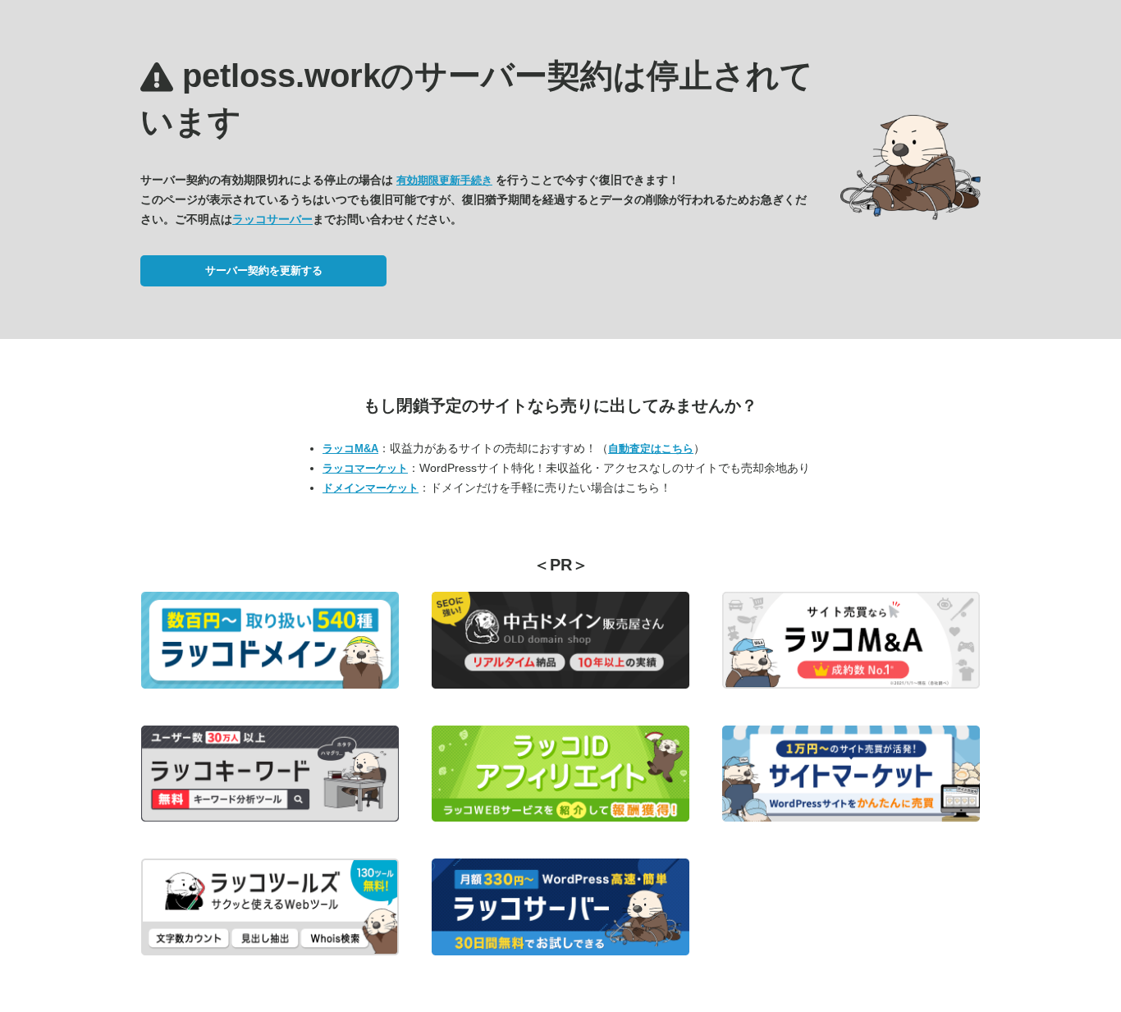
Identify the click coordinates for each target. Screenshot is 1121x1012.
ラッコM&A (350, 448)
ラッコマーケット (365, 468)
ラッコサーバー (272, 219)
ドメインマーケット (371, 488)
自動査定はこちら (650, 448)
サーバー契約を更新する (264, 270)
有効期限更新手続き (444, 180)
